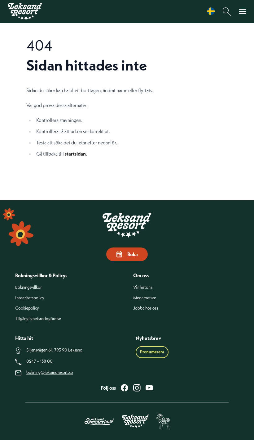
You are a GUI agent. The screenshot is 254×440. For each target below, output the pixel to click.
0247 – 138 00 (39, 361)
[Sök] (227, 11)
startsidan (75, 154)
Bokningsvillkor (28, 287)
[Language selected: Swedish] (212, 11)
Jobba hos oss (145, 308)
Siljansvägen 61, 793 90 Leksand (54, 350)
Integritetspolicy (29, 298)
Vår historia (142, 287)
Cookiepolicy (27, 308)
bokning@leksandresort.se (49, 372)
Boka (132, 254)
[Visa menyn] (242, 11)
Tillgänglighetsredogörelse (38, 318)
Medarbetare (144, 298)
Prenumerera (152, 352)
